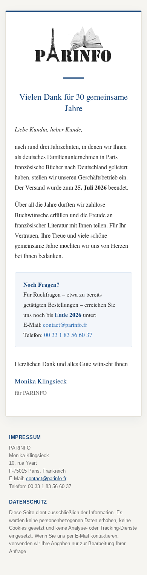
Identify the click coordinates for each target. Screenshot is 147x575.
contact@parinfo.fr (65, 324)
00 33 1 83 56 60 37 (68, 335)
